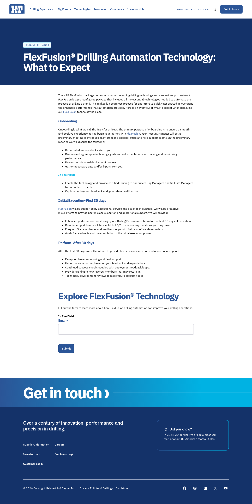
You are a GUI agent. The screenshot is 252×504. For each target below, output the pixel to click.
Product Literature (37, 44)
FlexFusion (69, 111)
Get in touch (231, 9)
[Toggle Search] (214, 9)
